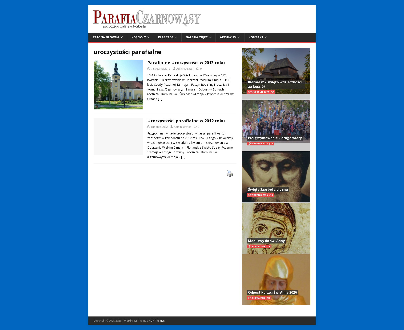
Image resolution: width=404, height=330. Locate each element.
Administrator (185, 69)
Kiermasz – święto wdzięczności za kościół (275, 84)
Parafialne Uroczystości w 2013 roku (186, 62)
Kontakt (256, 37)
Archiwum (228, 37)
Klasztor (166, 37)
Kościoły (139, 37)
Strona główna (106, 37)
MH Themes (157, 320)
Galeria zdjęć (197, 37)
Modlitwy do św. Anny (266, 240)
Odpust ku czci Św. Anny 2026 (272, 292)
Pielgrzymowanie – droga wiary (275, 138)
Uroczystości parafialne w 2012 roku (186, 121)
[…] (160, 99)
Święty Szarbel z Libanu (268, 189)
